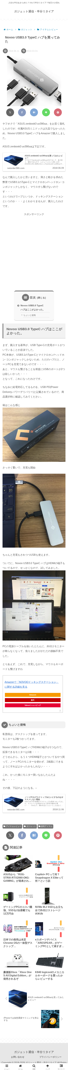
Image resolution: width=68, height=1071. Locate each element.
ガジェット (31, 826)
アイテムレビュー (13, 826)
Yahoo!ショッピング (33, 705)
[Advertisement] (34, 252)
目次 (33, 297)
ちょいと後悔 (29, 315)
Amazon (32, 695)
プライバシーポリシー (50, 1057)
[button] (61, 645)
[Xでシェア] (10, 112)
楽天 (32, 700)
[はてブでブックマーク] (34, 112)
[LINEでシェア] (46, 112)
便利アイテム (46, 826)
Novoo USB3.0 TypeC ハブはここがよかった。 (33, 307)
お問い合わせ (17, 1057)
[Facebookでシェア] (22, 112)
